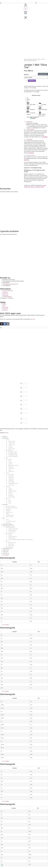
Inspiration (5, 550)
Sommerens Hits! (7, 548)
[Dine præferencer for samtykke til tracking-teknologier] (2, 866)
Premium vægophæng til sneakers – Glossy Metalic (20, 539)
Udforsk (42, 186)
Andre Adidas (11, 497)
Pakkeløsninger (9, 547)
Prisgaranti (29, 139)
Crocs (9, 503)
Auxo (7, 432)
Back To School (9, 516)
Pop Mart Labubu (7, 524)
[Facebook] (4, 323)
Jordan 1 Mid (27, 186)
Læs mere (44, 136)
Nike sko (35, 59)
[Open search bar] (36, 2)
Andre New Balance (13, 456)
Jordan (38, 59)
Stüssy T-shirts (12, 521)
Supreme (8, 522)
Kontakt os (5, 553)
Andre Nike (11, 471)
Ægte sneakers (30, 129)
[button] (36, 121)
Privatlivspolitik (3, 298)
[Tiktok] (7, 323)
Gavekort (5, 551)
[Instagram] (1, 323)
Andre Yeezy (11, 485)
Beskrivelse (29, 121)
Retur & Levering (31, 155)
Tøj (3, 518)
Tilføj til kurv (32, 80)
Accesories (5, 188)
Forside (25, 59)
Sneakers (30, 59)
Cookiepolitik (10, 298)
